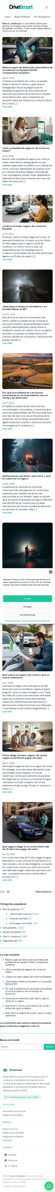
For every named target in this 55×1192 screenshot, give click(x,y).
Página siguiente (45, 891)
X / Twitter (13, 1166)
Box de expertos (11, 909)
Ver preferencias (27, 615)
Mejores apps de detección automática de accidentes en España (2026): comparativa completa (27, 70)
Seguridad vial (10, 940)
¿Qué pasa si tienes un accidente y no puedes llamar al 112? (24, 308)
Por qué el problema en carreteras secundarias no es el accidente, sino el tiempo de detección (25, 395)
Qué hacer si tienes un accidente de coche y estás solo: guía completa (27, 1007)
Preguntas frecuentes (13, 1136)
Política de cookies (13, 621)
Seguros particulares (13, 1115)
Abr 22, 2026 (8, 854)
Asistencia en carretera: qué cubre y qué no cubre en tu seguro (26, 477)
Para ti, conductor (12, 936)
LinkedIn (12, 1155)
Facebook (13, 1160)
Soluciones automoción (14, 1111)
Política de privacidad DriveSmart (36, 621)
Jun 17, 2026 (8, 403)
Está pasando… (10, 927)
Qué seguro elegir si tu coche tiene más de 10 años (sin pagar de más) (25, 848)
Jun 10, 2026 (8, 484)
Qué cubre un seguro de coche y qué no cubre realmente (25, 676)
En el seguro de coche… (21, 923)
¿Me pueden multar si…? (22, 914)
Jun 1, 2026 (7, 682)
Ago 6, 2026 (8, 78)
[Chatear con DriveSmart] (49, 1186)
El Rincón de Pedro (19, 918)
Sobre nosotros (10, 1129)
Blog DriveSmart (22, 16)
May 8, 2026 (8, 763)
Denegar (27, 606)
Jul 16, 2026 (8, 234)
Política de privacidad (13, 1132)
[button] (50, 571)
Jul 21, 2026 (7, 156)
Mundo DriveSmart (12, 932)
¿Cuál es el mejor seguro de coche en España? (24, 227)
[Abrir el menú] (46, 7)
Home (8, 16)
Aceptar (27, 598)
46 (8, 891)
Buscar (49, 1046)
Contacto (7, 1140)
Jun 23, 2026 (8, 314)
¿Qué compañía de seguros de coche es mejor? (25, 149)
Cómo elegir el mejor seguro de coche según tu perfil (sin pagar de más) (24, 756)
